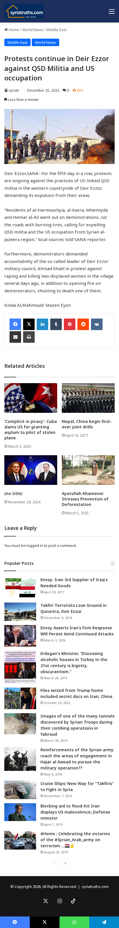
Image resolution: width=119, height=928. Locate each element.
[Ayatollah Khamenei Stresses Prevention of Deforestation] (88, 470)
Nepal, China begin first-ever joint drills (87, 424)
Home (13, 29)
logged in (35, 545)
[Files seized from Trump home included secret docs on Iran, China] (20, 698)
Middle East (56, 29)
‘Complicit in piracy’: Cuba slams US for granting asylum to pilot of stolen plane (30, 430)
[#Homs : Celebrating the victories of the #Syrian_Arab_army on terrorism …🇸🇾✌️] (20, 840)
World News (32, 29)
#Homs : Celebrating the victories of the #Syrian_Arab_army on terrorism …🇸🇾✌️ (75, 839)
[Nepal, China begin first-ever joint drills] (88, 398)
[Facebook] (15, 324)
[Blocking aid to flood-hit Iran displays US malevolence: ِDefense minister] (20, 812)
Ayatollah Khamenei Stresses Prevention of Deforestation (85, 499)
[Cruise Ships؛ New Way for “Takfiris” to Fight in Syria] (20, 790)
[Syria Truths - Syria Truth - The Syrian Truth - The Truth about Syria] (24, 11)
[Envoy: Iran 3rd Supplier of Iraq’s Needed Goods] (20, 587)
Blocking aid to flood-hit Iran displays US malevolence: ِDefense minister (75, 812)
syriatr (14, 90)
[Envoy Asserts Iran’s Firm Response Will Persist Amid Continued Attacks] (20, 636)
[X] (29, 324)
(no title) (13, 493)
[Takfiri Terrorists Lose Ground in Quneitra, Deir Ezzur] (20, 612)
